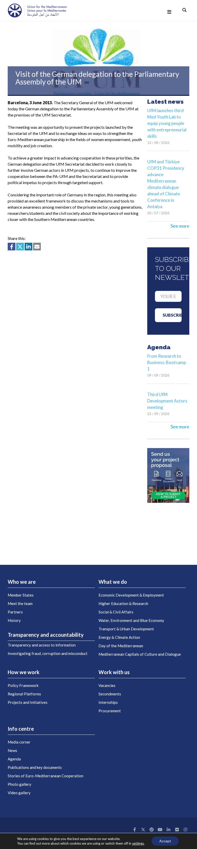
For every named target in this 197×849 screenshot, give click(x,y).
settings (138, 843)
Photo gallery (19, 784)
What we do (112, 582)
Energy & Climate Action (119, 637)
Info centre (21, 729)
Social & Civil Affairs (115, 612)
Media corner (19, 742)
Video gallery (19, 792)
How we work (24, 672)
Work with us (114, 672)
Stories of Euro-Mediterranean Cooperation (45, 775)
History (14, 620)
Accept (165, 841)
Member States (21, 595)
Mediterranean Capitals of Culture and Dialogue (139, 654)
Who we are (22, 582)
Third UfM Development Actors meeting (167, 401)
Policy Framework (23, 685)
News (12, 750)
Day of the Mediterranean (120, 645)
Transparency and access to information (42, 645)
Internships (108, 702)
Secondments (109, 694)
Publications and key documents (35, 767)
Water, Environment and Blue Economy (131, 620)
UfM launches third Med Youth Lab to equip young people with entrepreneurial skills (166, 123)
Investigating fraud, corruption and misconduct (47, 653)
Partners (15, 612)
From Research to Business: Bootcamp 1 (166, 362)
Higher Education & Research (123, 603)
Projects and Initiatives (27, 702)
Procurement (109, 710)
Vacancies (106, 685)
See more (180, 226)
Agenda (14, 759)
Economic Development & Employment (131, 595)
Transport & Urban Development (126, 629)
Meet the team (20, 603)
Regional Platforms (24, 694)
